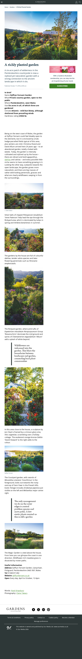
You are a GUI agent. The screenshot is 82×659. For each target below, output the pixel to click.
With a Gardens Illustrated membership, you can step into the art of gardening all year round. (62, 78)
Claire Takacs (21, 593)
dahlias (8, 159)
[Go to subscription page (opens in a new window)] (62, 72)
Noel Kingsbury (17, 590)
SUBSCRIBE (62, 86)
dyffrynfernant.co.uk (20, 575)
